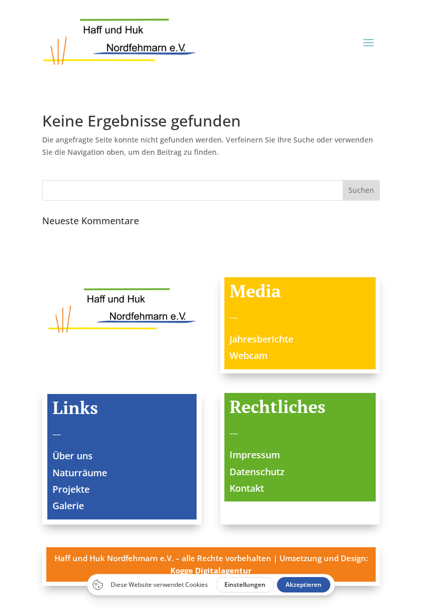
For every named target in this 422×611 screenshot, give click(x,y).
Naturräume (79, 472)
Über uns (72, 456)
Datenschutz (257, 471)
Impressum (255, 454)
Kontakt (247, 488)
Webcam (249, 355)
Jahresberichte (261, 339)
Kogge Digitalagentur (211, 570)
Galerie (68, 505)
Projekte (71, 489)
